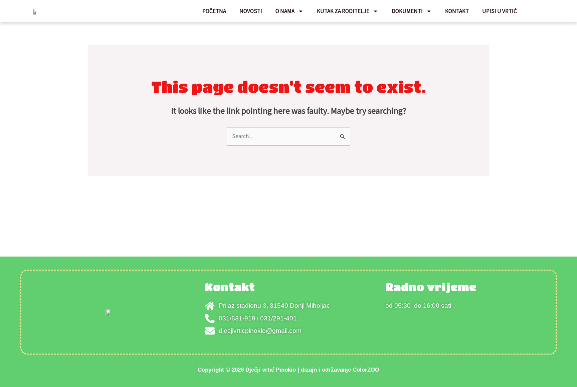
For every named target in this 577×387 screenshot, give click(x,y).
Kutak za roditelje (343, 11)
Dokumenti (407, 11)
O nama (285, 11)
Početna (214, 11)
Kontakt (457, 11)
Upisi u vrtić (499, 11)
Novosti (250, 11)
